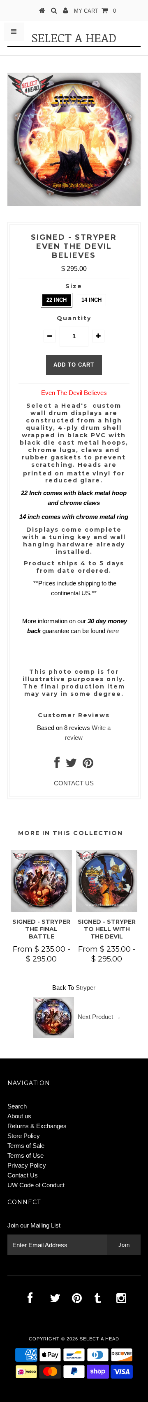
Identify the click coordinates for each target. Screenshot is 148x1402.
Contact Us (22, 1175)
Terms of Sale (25, 1145)
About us (19, 1116)
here (113, 630)
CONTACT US (74, 783)
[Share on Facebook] (57, 765)
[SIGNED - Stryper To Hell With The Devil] (106, 909)
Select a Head (73, 37)
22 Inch (56, 300)
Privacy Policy (26, 1165)
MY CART (95, 11)
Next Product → (99, 1016)
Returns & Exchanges (37, 1125)
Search (17, 1106)
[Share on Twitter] (71, 765)
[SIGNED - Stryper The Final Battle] (41, 909)
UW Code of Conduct (36, 1185)
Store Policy (23, 1135)
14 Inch (91, 300)
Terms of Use (25, 1155)
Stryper (85, 987)
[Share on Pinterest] (88, 765)
